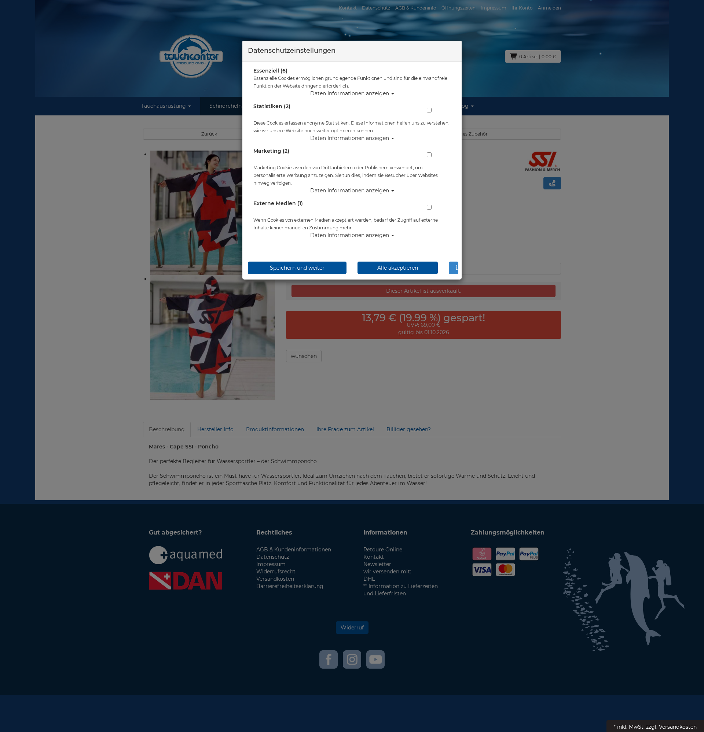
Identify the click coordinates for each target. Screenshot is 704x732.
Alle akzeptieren (397, 268)
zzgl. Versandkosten (671, 727)
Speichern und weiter (297, 268)
